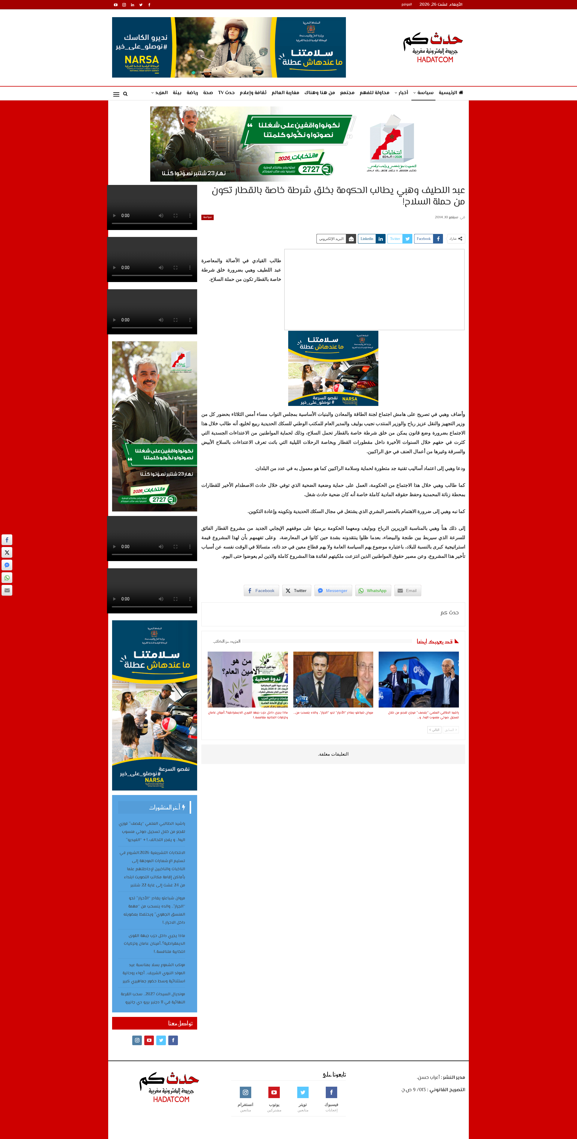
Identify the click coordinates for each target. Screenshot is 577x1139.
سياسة (425, 93)
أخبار (403, 93)
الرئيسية (448, 93)
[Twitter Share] (7, 552)
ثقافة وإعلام (253, 93)
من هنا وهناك (319, 93)
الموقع (406, 5)
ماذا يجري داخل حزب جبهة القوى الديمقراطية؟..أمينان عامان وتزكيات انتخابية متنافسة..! (154, 944)
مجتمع (347, 93)
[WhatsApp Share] (7, 577)
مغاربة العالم (285, 93)
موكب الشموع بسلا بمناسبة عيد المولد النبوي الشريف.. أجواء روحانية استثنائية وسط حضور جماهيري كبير (154, 973)
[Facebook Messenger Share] (7, 565)
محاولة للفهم (374, 93)
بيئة (177, 93)
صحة (208, 93)
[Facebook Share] (7, 539)
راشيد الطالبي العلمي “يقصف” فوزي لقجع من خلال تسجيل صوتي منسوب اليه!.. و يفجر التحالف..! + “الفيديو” (152, 832)
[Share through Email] (7, 590)
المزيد (161, 93)
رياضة (192, 93)
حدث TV (226, 93)
